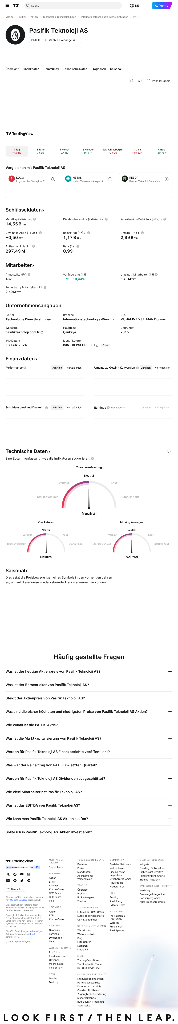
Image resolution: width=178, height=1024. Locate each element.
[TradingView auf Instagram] (28, 874)
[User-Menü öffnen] (146, 5)
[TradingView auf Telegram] (15, 880)
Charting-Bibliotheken (152, 868)
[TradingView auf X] (8, 874)
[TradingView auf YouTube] (21, 874)
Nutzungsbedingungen (90, 978)
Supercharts (56, 867)
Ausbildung (116, 901)
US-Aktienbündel (87, 919)
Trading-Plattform (150, 879)
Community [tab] (51, 69)
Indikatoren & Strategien (117, 917)
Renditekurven (57, 956)
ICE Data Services (18, 900)
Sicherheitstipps (86, 997)
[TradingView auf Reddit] (28, 880)
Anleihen (54, 885)
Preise (80, 868)
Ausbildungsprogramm (152, 901)
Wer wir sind (84, 930)
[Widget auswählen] (140, 81)
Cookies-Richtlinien (88, 990)
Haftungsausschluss (88, 982)
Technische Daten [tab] (75, 69)
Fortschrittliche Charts (152, 875)
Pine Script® (56, 967)
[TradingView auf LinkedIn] (8, 880)
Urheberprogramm (120, 878)
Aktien (52, 877)
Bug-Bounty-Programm (90, 1001)
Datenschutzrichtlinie (89, 986)
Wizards (114, 922)
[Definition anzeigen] (34, 219)
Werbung (145, 890)
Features (82, 864)
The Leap (82, 901)
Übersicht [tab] (12, 69)
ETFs (52, 881)
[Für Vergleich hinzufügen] (53, 179)
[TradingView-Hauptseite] (19, 861)
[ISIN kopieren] (97, 345)
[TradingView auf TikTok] (21, 880)
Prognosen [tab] (98, 69)
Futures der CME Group (90, 911)
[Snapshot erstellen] (132, 81)
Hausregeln (116, 882)
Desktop (54, 982)
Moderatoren (117, 886)
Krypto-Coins (56, 889)
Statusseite (83, 1005)
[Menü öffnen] (7, 5)
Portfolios (54, 952)
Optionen (54, 959)
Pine (51, 900)
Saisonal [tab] (116, 69)
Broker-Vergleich (86, 897)
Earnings (54, 933)
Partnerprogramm (150, 898)
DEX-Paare (55, 896)
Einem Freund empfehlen (117, 873)
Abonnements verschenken (85, 877)
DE (137, 5)
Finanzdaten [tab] (31, 69)
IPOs (51, 941)
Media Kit (82, 949)
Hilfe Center (84, 941)
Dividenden (55, 937)
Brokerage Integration (152, 894)
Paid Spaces (117, 930)
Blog (79, 938)
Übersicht (82, 889)
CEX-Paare (55, 893)
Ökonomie (54, 930)
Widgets (144, 864)
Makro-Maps (56, 963)
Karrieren (82, 945)
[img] (74, 40)
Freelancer (116, 926)
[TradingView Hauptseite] (16, 5)
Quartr (32, 934)
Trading (114, 897)
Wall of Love (117, 868)
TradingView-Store (88, 960)
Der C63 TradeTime (88, 967)
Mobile (52, 978)
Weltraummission (86, 934)
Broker (81, 893)
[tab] (57, 367)
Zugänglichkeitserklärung (91, 994)
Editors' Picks (117, 904)
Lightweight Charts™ (151, 871)
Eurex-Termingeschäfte (90, 915)
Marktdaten (84, 871)
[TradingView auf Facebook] (15, 874)
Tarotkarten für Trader (90, 964)
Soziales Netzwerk (120, 864)
